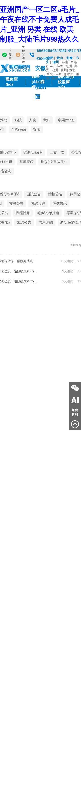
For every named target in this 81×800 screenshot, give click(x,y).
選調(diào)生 (33, 152)
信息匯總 (45, 222)
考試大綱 (38, 203)
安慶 (32, 120)
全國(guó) (18, 129)
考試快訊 (59, 203)
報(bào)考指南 (48, 213)
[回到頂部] (75, 424)
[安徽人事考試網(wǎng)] (15, 68)
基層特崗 (26, 162)
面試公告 (34, 194)
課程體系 (23, 213)
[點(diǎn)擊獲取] (75, 412)
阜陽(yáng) (66, 120)
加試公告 (24, 222)
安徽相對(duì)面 (40, 69)
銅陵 (18, 120)
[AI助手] (75, 400)
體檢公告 (55, 194)
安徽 (36, 129)
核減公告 (16, 203)
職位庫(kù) (12, 81)
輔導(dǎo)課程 (38, 81)
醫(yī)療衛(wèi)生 (54, 162)
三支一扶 (57, 152)
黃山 (47, 120)
